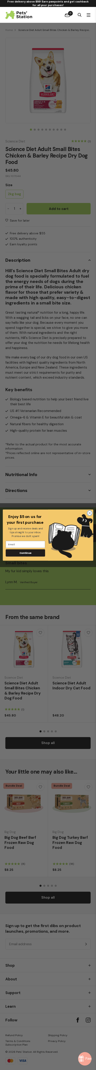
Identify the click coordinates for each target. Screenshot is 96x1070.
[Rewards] (85, 1059)
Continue (25, 552)
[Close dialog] (89, 513)
